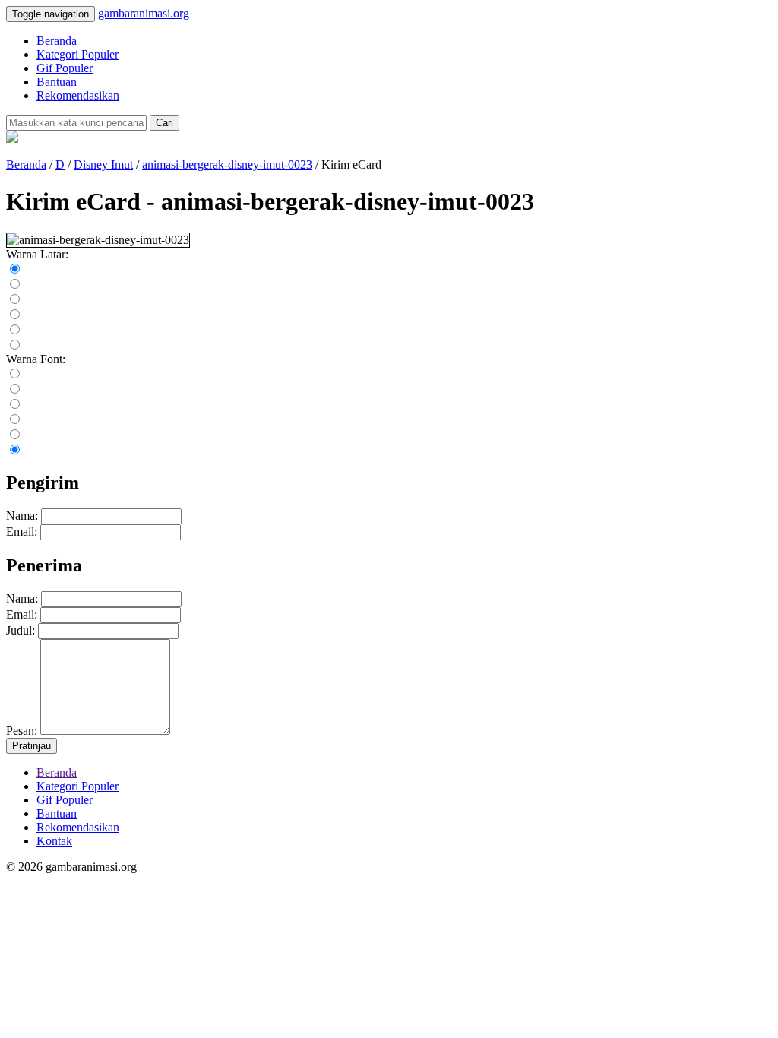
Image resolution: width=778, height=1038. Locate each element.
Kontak (54, 840)
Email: (21, 531)
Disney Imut (103, 164)
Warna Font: (35, 359)
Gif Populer (64, 68)
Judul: (20, 630)
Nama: (22, 515)
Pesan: (21, 730)
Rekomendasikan (77, 95)
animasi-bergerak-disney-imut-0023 (227, 164)
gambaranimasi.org (143, 13)
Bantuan (56, 81)
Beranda (56, 40)
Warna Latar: (37, 254)
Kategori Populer (77, 54)
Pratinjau (31, 746)
